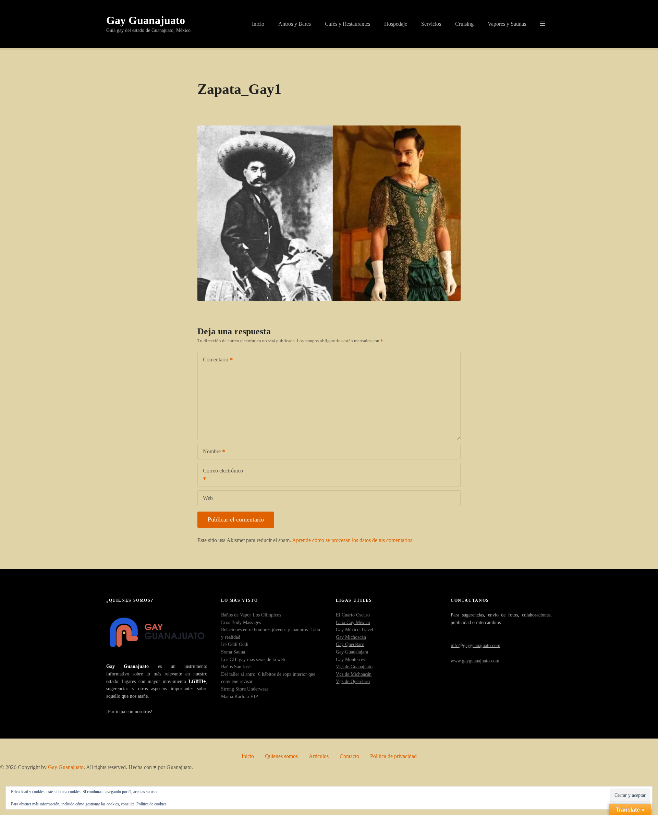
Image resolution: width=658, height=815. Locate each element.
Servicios (431, 24)
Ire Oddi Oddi (234, 644)
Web (208, 498)
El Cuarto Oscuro (353, 615)
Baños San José (236, 666)
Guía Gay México (353, 622)
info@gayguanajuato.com (475, 645)
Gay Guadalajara (352, 652)
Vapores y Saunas (507, 24)
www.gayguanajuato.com (475, 660)
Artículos (319, 756)
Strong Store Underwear (244, 689)
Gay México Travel (354, 629)
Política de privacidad (393, 756)
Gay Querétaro (350, 644)
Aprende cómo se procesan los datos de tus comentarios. (353, 540)
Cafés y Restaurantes (347, 24)
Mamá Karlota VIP (239, 696)
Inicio (258, 24)
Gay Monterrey (350, 659)
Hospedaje (395, 24)
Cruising (464, 24)
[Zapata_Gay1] (329, 129)
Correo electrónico (220, 475)
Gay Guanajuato (145, 20)
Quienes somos (281, 756)
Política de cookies (151, 804)
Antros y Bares (294, 24)
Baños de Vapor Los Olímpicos (251, 615)
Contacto (349, 756)
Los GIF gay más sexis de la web (253, 659)
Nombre (210, 452)
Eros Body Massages (241, 622)
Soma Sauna (233, 652)
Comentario (214, 360)
